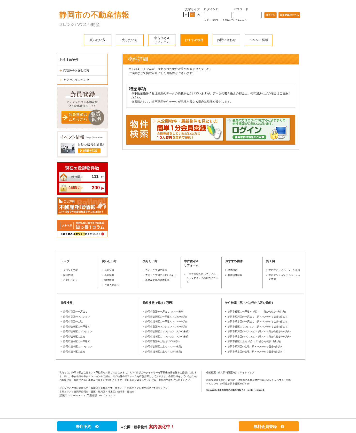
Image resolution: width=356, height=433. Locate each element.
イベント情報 (258, 40)
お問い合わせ (226, 40)
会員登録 (109, 270)
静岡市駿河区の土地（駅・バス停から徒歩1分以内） (256, 346)
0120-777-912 (107, 395)
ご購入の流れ (111, 285)
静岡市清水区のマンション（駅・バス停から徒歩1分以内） (260, 336)
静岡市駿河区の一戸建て (76, 326)
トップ (65, 261)
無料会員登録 (267, 427)
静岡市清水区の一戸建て (76, 341)
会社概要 (211, 372)
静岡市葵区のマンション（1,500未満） (166, 326)
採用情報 (68, 275)
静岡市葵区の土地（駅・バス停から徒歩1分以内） (255, 341)
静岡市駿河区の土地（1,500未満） (164, 346)
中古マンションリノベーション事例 (284, 277)
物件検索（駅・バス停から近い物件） (250, 302)
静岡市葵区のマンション (76, 316)
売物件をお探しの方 (76, 70)
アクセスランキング (76, 79)
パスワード (241, 9)
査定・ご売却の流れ (156, 270)
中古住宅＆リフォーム (162, 40)
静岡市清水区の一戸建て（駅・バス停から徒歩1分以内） (259, 321)
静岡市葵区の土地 (73, 321)
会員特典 (109, 275)
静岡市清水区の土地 (74, 351)
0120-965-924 (77, 395)
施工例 (270, 261)
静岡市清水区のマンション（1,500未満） (168, 336)
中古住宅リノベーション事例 (284, 270)
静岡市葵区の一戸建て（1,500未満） (165, 311)
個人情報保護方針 (228, 372)
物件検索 (109, 280)
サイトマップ (247, 372)
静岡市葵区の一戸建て (75, 311)
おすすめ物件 (194, 40)
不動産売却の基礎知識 (157, 280)
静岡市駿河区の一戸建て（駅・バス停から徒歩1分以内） (259, 316)
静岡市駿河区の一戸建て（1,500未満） (166, 316)
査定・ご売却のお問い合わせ (161, 275)
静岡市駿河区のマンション (77, 331)
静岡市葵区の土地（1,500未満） (163, 341)
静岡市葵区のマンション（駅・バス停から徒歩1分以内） (259, 326)
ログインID (211, 9)
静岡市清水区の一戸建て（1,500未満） (166, 321)
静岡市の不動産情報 (94, 14)
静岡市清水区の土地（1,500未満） (164, 351)
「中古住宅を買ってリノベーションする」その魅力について (202, 278)
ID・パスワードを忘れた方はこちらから (227, 20)
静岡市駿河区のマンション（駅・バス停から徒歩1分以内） (260, 331)
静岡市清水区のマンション (77, 346)
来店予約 (85, 427)
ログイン (270, 15)
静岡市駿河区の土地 (74, 336)
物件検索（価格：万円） (159, 302)
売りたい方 (130, 40)
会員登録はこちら (289, 15)
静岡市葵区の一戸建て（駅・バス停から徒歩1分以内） (257, 311)
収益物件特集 (235, 275)
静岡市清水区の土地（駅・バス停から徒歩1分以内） (256, 351)
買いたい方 (97, 40)
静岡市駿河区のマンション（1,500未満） (168, 331)
